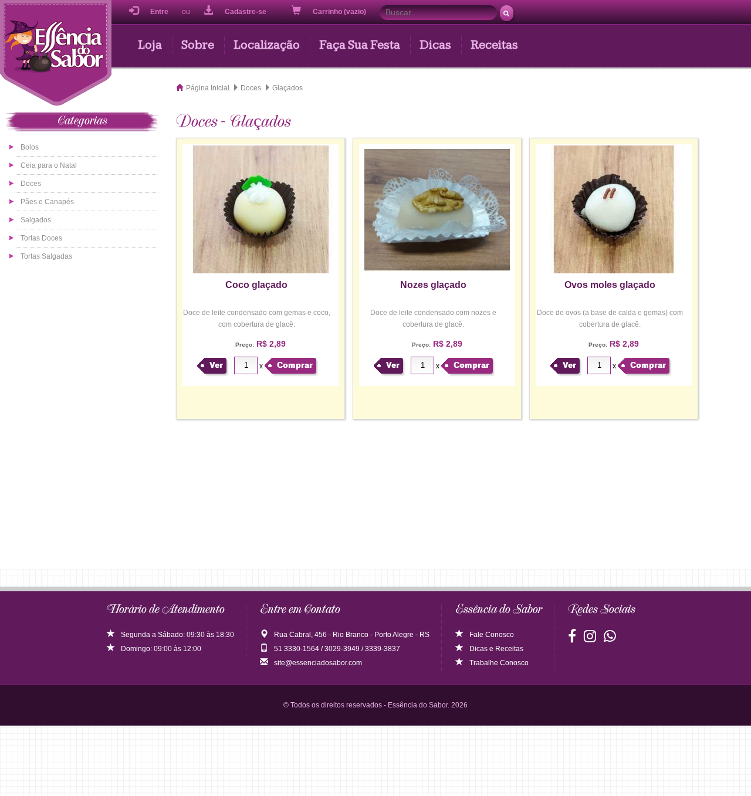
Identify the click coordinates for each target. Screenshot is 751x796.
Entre (159, 12)
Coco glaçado (256, 285)
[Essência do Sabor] (55, 54)
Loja (150, 45)
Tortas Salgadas (46, 256)
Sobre (197, 45)
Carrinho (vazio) (340, 12)
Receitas (494, 45)
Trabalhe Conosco (499, 663)
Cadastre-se (245, 12)
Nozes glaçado (433, 285)
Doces (31, 183)
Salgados (36, 220)
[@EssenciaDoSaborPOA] (572, 639)
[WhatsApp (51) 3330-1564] (610, 639)
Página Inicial (207, 88)
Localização (267, 45)
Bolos (30, 147)
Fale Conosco (491, 635)
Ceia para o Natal (49, 165)
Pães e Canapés (47, 202)
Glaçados (287, 88)
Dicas (435, 45)
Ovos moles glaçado (609, 285)
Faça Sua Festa (359, 45)
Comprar (295, 365)
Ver (216, 365)
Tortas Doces (41, 238)
